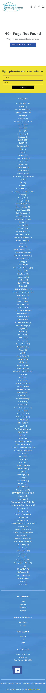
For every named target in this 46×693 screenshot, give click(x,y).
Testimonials (23, 607)
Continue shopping (21, 45)
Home (23, 601)
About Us (23, 604)
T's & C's (23, 625)
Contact (23, 611)
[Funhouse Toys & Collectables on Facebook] (17, 674)
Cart (23, 640)
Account (23, 636)
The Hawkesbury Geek (32, 689)
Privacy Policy (23, 622)
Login (23, 643)
